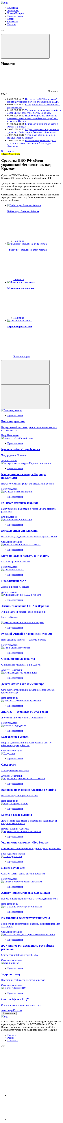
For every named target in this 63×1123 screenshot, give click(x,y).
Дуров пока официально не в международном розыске (31, 136)
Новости (11, 24)
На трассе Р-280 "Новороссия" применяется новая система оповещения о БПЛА (33, 100)
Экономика (13, 10)
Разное (10, 1037)
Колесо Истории (15, 13)
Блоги (10, 18)
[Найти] (25, 46)
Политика (12, 7)
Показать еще (8, 1013)
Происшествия (15, 16)
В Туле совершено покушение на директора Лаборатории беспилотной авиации (33, 130)
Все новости (7, 151)
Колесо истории (21, 356)
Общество (12, 21)
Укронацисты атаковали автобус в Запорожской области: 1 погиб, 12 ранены (34, 111)
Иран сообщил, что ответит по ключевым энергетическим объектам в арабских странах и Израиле (32, 118)
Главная (11, 1035)
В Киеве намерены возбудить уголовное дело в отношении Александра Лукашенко (31, 143)
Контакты (12, 1040)
